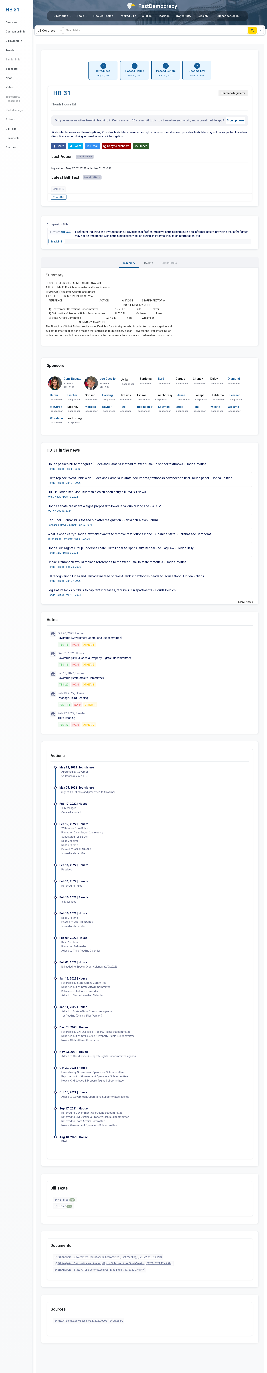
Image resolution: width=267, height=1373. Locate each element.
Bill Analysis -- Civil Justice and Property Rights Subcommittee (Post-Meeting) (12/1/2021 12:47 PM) (115, 1263)
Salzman (164, 407)
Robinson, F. (145, 407)
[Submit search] (252, 30)
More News (245, 602)
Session (203, 16)
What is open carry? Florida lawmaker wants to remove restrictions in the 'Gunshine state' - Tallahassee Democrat (129, 534)
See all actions (84, 156)
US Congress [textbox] (46, 30)
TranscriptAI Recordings (13, 98)
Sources (11, 147)
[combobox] (49, 30)
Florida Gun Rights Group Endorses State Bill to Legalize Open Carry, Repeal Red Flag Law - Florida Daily (121, 548)
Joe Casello (108, 378)
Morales (90, 407)
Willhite (215, 407)
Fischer (72, 395)
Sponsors (12, 68)
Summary (129, 263)
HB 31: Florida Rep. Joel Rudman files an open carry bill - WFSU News (97, 492)
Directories (61, 16)
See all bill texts (92, 177)
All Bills (146, 16)
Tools (80, 16)
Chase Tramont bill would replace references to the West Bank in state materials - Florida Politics (117, 562)
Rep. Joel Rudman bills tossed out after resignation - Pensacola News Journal (103, 520)
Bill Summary (14, 40)
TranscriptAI (183, 16)
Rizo (123, 407)
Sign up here (235, 120)
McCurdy (56, 407)
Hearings (163, 16)
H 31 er (60, 189)
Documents (12, 138)
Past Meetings (14, 110)
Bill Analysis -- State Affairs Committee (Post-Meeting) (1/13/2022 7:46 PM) (101, 1269)
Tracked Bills (127, 16)
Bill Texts (11, 128)
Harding (107, 395)
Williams (233, 407)
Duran (54, 395)
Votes (9, 87)
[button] (260, 30)
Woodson (56, 418)
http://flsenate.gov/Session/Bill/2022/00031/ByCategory (90, 1320)
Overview (11, 22)
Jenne (181, 395)
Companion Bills (15, 31)
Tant (196, 407)
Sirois (179, 407)
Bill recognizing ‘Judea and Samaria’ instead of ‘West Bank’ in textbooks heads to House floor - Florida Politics (126, 576)
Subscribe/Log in (228, 16)
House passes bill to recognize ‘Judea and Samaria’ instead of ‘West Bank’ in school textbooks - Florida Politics (127, 464)
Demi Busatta (72, 378)
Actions (10, 119)
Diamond (234, 378)
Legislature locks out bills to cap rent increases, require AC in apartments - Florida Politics (112, 590)
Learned (234, 395)
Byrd (161, 378)
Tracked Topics (103, 16)
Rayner (107, 407)
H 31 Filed (66, 1199)
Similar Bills (13, 59)
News (9, 78)
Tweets (10, 50)
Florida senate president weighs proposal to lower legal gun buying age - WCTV (104, 506)
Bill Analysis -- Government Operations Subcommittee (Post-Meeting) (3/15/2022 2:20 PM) (110, 1257)
